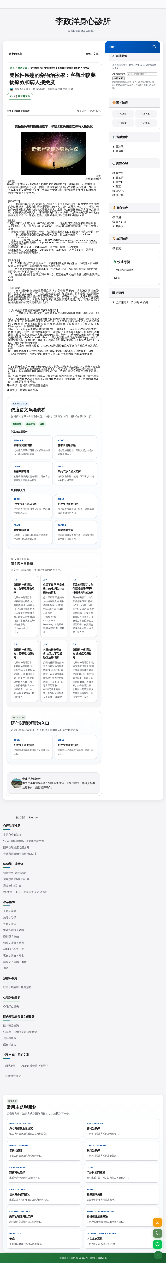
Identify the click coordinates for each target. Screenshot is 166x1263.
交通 (145, 302)
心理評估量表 (11, 1006)
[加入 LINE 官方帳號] (157, 1244)
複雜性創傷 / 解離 (13, 930)
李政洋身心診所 (83, 21)
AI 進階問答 (119, 73)
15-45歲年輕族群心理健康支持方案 (23, 841)
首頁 (12, 67)
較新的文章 (15, 53)
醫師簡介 (46, 787)
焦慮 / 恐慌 (9, 917)
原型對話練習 (13, 1075)
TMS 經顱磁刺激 (123, 269)
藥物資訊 (62, 89)
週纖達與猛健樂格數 (15, 872)
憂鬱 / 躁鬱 (9, 911)
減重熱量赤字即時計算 (16, 879)
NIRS (117, 278)
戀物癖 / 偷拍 (11, 936)
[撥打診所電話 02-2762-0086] (157, 1233)
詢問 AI (117, 78)
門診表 (134, 302)
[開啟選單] (7, 4)
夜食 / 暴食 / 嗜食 (13, 955)
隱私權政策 (9, 1044)
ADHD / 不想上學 (13, 949)
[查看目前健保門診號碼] (157, 1222)
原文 (98, 176)
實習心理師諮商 (12, 834)
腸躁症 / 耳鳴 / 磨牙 (15, 961)
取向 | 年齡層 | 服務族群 (17, 987)
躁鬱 (70, 89)
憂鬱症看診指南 (29, 390)
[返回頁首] (158, 1255)
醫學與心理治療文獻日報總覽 (20, 1031)
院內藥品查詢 (11, 1025)
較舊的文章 (92, 53)
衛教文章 (22, 67)
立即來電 (120, 302)
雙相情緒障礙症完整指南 (34, 385)
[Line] (154, 47)
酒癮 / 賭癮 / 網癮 (13, 942)
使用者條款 (9, 1038)
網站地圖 (10, 1065)
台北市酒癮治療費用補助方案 (20, 853)
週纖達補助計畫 (12, 885)
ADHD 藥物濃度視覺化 (34, 1065)
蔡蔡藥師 (52, 89)
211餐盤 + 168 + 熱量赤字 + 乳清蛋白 (25, 891)
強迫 (5, 968)
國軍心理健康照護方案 (16, 847)
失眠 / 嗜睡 (9, 923)
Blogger (34, 817)
